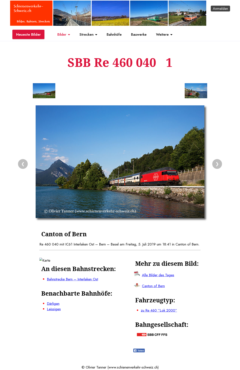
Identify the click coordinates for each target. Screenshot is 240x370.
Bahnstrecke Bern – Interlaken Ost (72, 279)
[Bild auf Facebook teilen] (139, 351)
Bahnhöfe (114, 34)
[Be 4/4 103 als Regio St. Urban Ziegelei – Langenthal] (187, 24)
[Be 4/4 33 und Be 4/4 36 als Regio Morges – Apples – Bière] (110, 24)
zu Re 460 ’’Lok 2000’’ (159, 310)
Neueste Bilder (28, 34)
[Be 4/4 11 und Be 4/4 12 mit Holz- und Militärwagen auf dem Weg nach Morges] (149, 24)
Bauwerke (139, 34)
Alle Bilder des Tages (158, 275)
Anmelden (220, 8)
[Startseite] (31, 24)
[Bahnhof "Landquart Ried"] (72, 24)
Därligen (53, 303)
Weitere (162, 34)
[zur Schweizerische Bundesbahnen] (152, 335)
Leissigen (54, 309)
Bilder (61, 34)
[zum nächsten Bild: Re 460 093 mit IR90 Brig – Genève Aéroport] (196, 91)
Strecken (87, 34)
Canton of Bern (153, 285)
